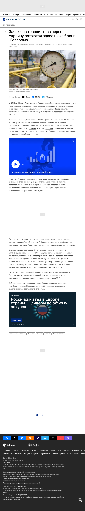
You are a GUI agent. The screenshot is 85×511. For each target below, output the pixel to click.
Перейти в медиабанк (31, 89)
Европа (22, 334)
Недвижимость (77, 450)
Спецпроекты (8, 454)
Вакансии (6, 462)
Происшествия (43, 450)
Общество (15, 450)
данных (48, 112)
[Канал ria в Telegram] (45, 438)
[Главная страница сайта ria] (13, 19)
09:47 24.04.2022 (9, 25)
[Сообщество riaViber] (68, 438)
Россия (39, 334)
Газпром (49, 128)
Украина (31, 334)
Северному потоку (44, 261)
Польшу (42, 259)
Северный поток (58, 334)
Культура (66, 450)
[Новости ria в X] (53, 438)
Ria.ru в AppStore (59, 454)
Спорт (53, 450)
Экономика (14, 334)
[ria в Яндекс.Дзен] (14, 438)
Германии (33, 259)
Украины (32, 128)
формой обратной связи (11, 499)
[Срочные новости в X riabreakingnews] (60, 438)
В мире (33, 450)
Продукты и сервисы (31, 454)
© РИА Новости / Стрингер (16, 89)
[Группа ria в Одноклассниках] (30, 438)
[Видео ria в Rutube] (37, 438)
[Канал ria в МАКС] (7, 438)
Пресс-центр (46, 454)
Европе (51, 122)
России (12, 122)
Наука (59, 450)
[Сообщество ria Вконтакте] (22, 438)
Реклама (18, 454)
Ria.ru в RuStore (73, 454)
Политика (6, 450)
